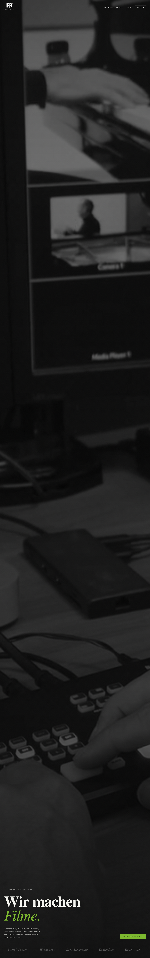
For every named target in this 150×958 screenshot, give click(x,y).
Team (129, 7)
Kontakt (140, 7)
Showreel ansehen (131, 936)
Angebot (120, 7)
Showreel (108, 7)
